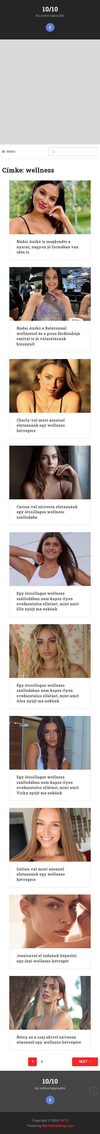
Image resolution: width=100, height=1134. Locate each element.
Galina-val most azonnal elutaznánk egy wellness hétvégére (41, 874)
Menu (11, 151)
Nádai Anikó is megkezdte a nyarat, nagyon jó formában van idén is (48, 246)
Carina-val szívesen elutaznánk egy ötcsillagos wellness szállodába (47, 512)
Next (83, 1062)
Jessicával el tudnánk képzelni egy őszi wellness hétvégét (47, 958)
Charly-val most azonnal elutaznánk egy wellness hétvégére (41, 425)
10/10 (50, 9)
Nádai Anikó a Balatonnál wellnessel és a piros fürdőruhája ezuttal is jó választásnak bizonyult (48, 336)
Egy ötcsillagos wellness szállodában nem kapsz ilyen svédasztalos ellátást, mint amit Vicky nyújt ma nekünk (48, 785)
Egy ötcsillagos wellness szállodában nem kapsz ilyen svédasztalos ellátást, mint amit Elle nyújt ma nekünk (48, 601)
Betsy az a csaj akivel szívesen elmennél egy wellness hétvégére (49, 1040)
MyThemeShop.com (58, 1126)
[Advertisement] (50, 92)
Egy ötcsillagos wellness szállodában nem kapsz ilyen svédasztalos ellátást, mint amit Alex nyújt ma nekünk (48, 693)
